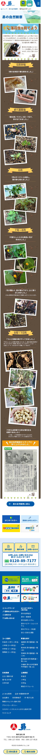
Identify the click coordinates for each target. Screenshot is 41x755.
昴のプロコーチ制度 (28, 629)
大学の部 (5, 683)
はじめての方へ (27, 609)
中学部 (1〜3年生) (9, 649)
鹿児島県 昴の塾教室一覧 (29, 660)
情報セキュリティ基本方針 (11, 701)
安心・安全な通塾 (27, 632)
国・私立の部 (6, 679)
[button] (38, 3)
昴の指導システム (27, 620)
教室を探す (25, 638)
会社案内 (5, 697)
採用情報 (15, 697)
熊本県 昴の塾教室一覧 (29, 648)
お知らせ (8, 615)
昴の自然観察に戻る (21, 503)
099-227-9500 (14, 739)
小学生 (23, 679)
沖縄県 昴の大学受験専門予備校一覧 (29, 665)
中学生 (23, 683)
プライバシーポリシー (10, 705)
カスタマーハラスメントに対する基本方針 (17, 709)
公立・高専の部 (7, 676)
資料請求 (13, 751)
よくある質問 (7, 694)
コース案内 (6, 638)
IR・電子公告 (29, 697)
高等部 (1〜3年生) (9, 652)
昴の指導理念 (26, 613)
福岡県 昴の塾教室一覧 (29, 643)
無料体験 (31, 751)
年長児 (23, 676)
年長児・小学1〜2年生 (10, 642)
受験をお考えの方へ (12, 611)
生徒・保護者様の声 (22, 694)
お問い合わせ (33, 549)
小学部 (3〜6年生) (9, 645)
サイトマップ (6, 713)
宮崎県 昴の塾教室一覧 (29, 654)
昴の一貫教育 (26, 617)
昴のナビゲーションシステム (29, 624)
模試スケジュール (27, 686)
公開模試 (24, 672)
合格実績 (5, 672)
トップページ (9, 608)
